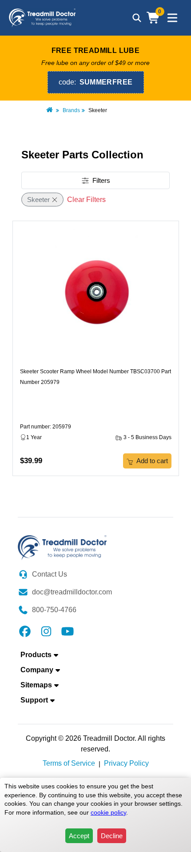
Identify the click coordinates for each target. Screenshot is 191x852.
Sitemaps (36, 685)
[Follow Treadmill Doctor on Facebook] (25, 630)
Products (36, 654)
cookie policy (108, 812)
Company (36, 670)
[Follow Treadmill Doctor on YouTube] (67, 630)
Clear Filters (86, 199)
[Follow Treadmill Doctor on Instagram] (46, 630)
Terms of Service (69, 763)
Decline (112, 836)
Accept (79, 836)
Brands (71, 110)
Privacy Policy (126, 763)
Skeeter (38, 199)
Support (34, 700)
